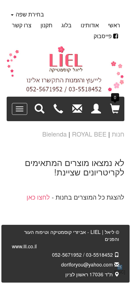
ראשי (114, 25)
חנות (118, 133)
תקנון (46, 25)
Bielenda (54, 133)
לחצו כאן (38, 196)
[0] (115, 108)
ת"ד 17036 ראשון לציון (89, 274)
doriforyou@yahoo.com (87, 264)
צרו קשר (21, 25)
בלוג (66, 25)
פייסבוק (103, 36)
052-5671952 (67, 254)
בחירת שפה (29, 14)
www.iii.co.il (24, 246)
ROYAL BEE (89, 133)
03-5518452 (100, 254)
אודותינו (90, 25)
